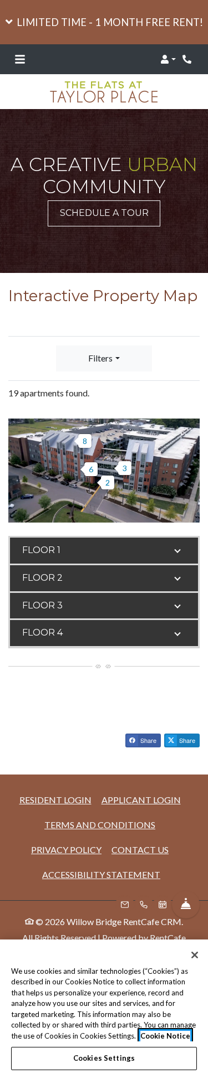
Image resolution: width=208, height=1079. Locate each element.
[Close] (194, 955)
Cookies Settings (104, 1058)
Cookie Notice (165, 1035)
